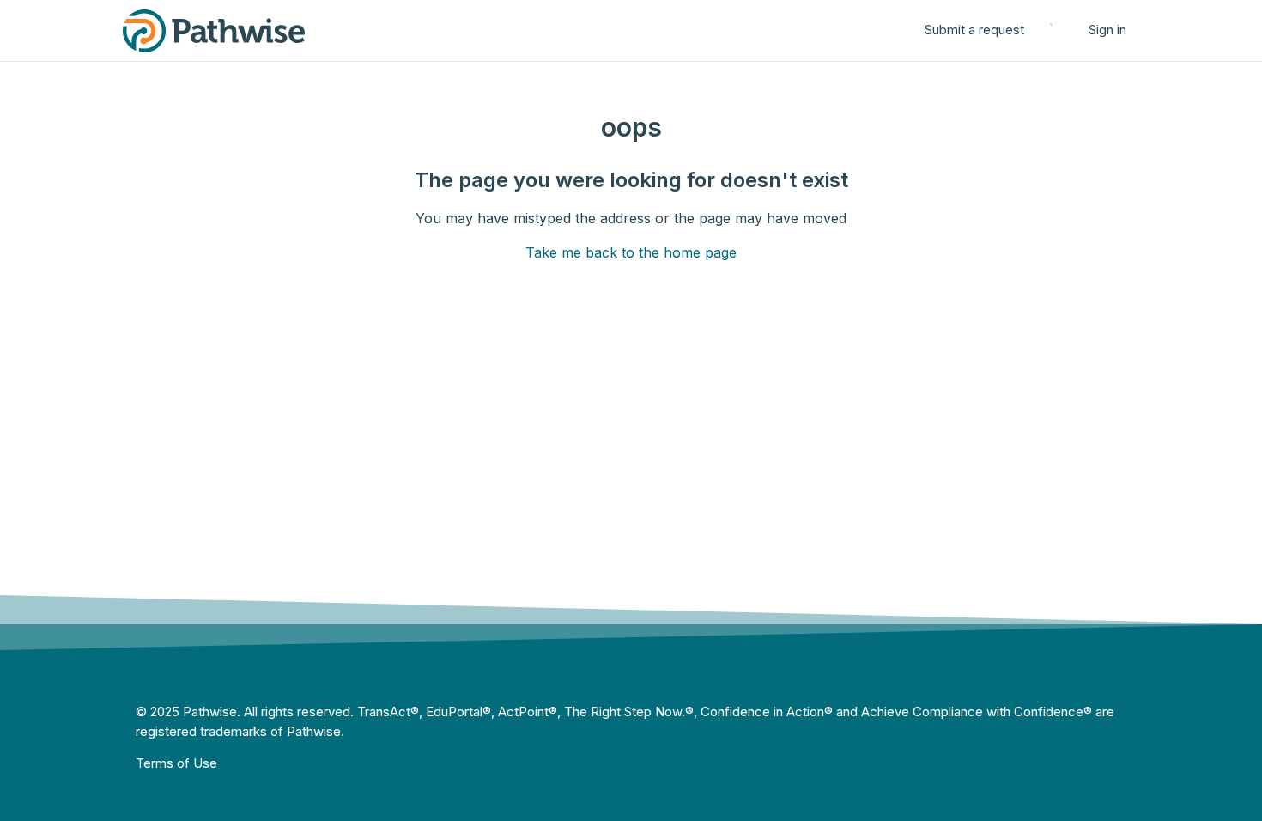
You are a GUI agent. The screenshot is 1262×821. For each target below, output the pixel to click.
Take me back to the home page (631, 252)
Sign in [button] (1107, 29)
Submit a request (974, 29)
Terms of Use (176, 763)
